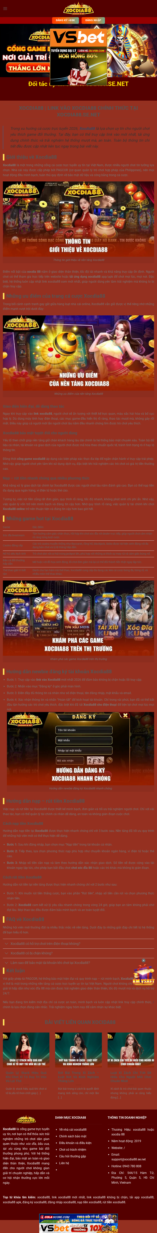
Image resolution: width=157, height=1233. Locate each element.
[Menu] (5, 8)
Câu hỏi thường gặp (72, 1156)
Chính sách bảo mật (72, 1136)
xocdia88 (139, 1129)
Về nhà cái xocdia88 (73, 1129)
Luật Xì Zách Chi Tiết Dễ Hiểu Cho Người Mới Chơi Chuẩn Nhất (130, 1077)
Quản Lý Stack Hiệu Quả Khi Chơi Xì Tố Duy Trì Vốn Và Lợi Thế (26, 1077)
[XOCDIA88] (78, 8)
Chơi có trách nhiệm (72, 1149)
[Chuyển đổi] (6, 944)
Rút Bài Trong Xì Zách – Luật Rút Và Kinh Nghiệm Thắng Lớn (78, 1077)
